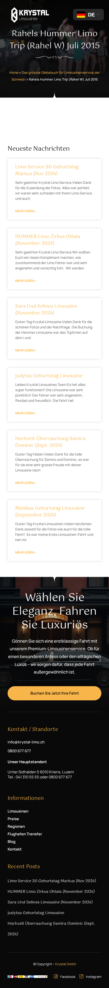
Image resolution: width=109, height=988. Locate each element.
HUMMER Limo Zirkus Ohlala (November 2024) (47, 240)
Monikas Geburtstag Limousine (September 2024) (50, 512)
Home (14, 72)
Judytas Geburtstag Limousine (49, 376)
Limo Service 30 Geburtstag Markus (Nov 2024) (47, 170)
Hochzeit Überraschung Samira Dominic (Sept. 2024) (50, 442)
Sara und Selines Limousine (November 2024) (46, 310)
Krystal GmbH (65, 964)
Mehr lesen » (25, 211)
